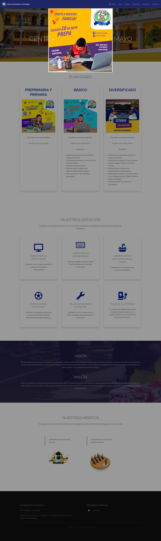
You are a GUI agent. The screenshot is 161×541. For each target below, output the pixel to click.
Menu (113, 4)
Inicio (120, 4)
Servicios (136, 4)
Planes (127, 4)
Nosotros (145, 4)
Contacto (155, 4)
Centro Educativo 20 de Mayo (18, 4)
